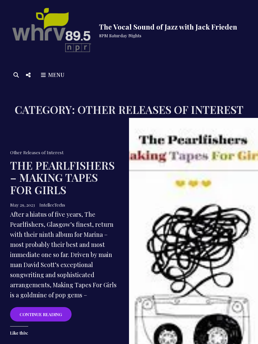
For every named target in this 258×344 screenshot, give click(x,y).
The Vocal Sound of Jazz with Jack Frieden (168, 26)
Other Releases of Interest (36, 152)
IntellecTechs (52, 205)
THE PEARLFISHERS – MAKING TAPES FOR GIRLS (62, 177)
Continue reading (45, 316)
